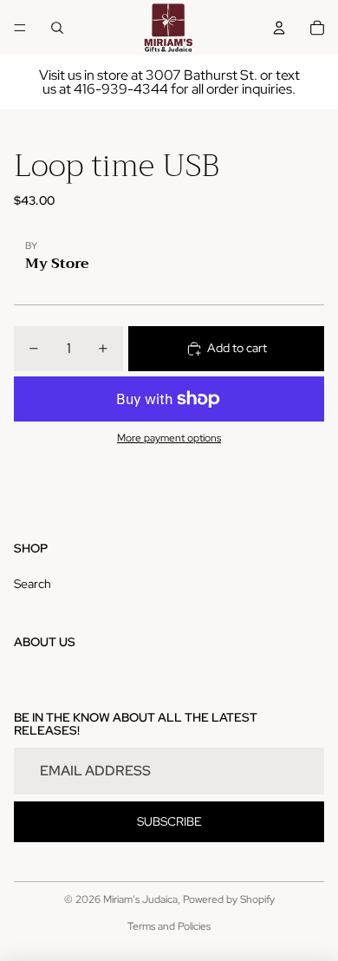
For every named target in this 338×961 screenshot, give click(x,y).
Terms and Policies (169, 926)
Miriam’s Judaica (140, 899)
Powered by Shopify (229, 899)
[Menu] (20, 28)
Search (32, 584)
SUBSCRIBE (169, 821)
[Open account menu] (279, 28)
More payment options (169, 438)
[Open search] (57, 28)
